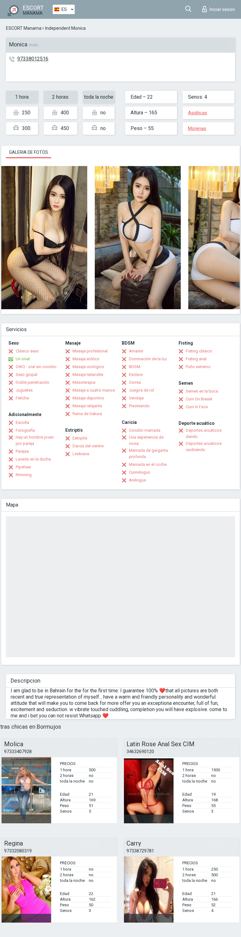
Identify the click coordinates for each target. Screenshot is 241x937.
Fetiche (22, 398)
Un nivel (23, 359)
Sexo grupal (26, 374)
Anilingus (137, 480)
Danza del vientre (88, 446)
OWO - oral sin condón (36, 366)
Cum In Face (197, 406)
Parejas (22, 451)
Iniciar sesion (222, 9)
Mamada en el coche (148, 464)
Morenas (197, 128)
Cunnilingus (139, 472)
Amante (136, 351)
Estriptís (79, 438)
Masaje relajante (87, 405)
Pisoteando (139, 405)
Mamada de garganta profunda (148, 453)
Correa (135, 382)
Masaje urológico (88, 366)
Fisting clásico (199, 351)
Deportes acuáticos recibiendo (204, 446)
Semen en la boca (202, 391)
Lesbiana (80, 453)
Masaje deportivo (88, 398)
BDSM (134, 366)
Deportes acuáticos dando (204, 433)
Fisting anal (196, 359)
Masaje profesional (90, 351)
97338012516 (32, 59)
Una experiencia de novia (146, 440)
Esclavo (136, 374)
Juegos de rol (141, 390)
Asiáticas (197, 113)
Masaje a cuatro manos (93, 390)
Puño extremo (198, 366)
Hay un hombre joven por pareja (35, 440)
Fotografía (25, 430)
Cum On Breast (199, 399)
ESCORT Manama (23, 28)
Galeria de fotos (28, 152)
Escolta (22, 422)
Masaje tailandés (87, 374)
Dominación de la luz (148, 359)
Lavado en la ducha (33, 459)
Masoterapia (83, 382)
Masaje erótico (85, 359)
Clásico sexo (27, 351)
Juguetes (24, 390)
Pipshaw (23, 467)
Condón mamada (144, 430)
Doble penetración (32, 382)
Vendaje (136, 398)
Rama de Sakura (87, 413)
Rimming (24, 474)
